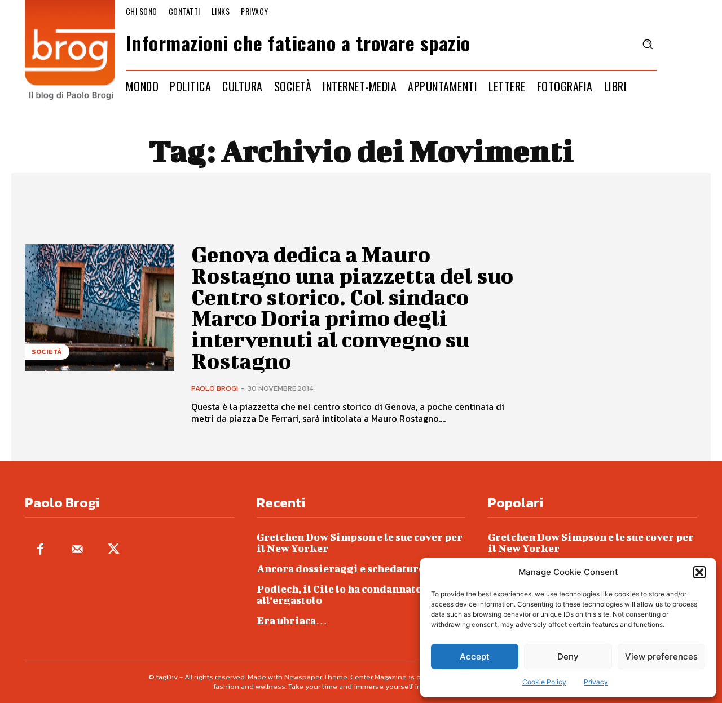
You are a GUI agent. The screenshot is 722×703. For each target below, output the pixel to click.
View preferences (661, 656)
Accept (475, 656)
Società (47, 352)
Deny (568, 656)
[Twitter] (113, 549)
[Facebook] (40, 549)
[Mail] (77, 549)
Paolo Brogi (214, 388)
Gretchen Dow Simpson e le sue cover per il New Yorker (360, 542)
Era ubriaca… (292, 620)
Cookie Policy (544, 682)
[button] (699, 572)
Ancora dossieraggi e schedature (340, 568)
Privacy (596, 682)
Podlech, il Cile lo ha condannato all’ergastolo (339, 594)
